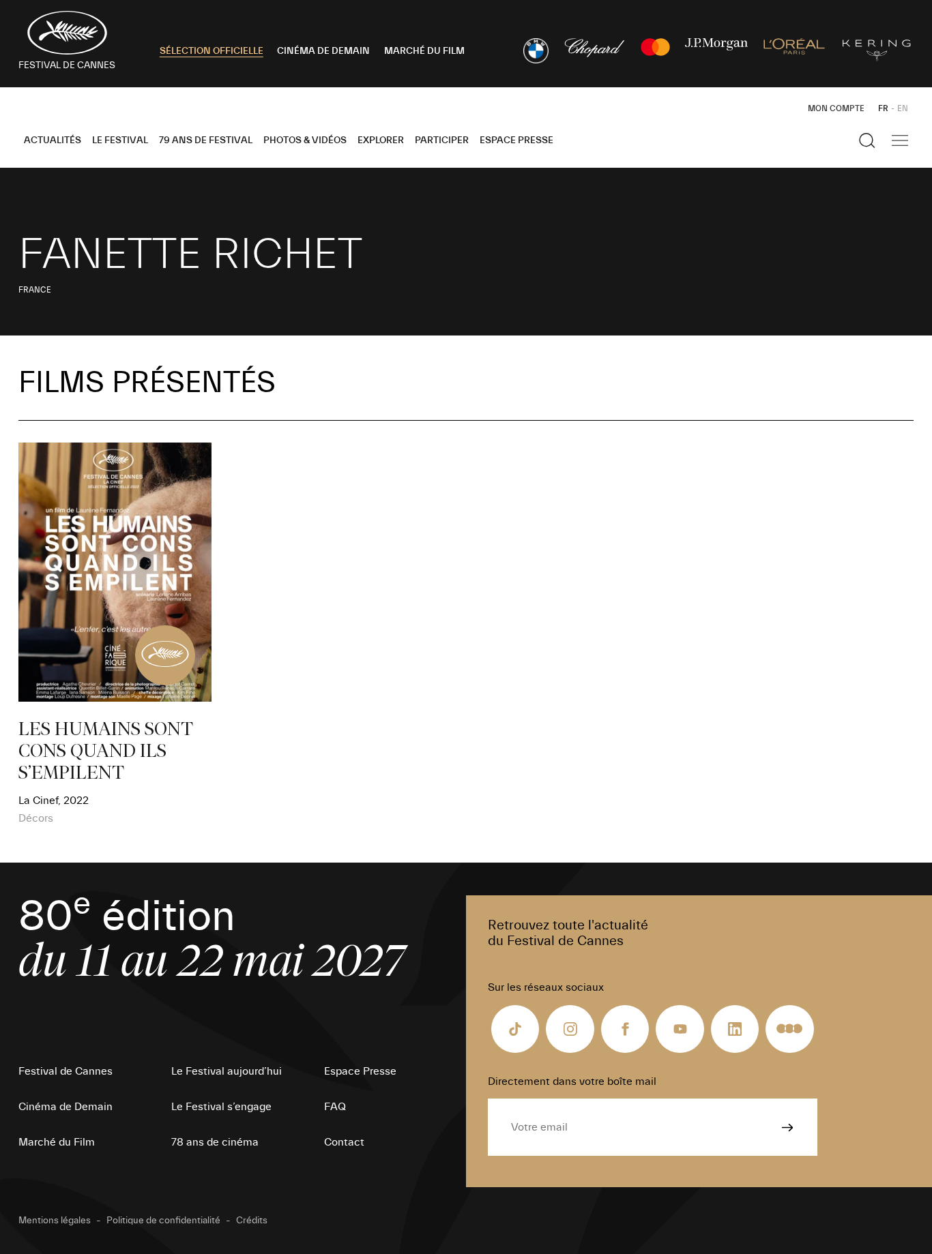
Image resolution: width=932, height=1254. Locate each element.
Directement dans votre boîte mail (572, 1081)
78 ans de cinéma (215, 1142)
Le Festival (120, 140)
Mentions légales (54, 1220)
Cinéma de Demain (65, 1107)
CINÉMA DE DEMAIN (323, 51)
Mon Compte (836, 108)
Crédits (251, 1220)
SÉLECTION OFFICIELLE (211, 51)
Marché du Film (56, 1142)
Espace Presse (516, 140)
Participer (442, 140)
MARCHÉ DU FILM (424, 51)
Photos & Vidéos (305, 140)
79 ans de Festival (205, 140)
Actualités (52, 140)
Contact (344, 1142)
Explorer (381, 140)
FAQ (335, 1107)
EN (902, 108)
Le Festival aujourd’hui (226, 1071)
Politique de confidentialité (163, 1220)
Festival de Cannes (65, 1071)
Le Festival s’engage (221, 1107)
